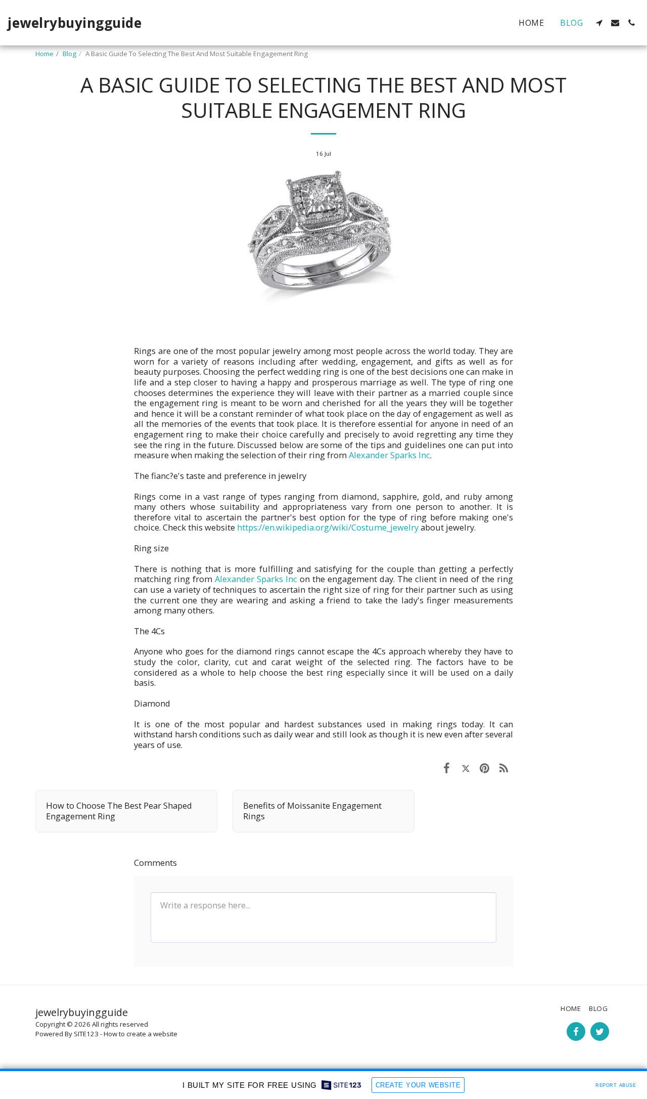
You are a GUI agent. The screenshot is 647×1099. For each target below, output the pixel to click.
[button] (599, 23)
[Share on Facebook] (446, 767)
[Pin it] (484, 767)
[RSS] (503, 767)
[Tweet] (465, 767)
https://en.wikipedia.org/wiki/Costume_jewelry (328, 527)
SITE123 (86, 1033)
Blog (69, 53)
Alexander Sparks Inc (389, 455)
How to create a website (140, 1033)
